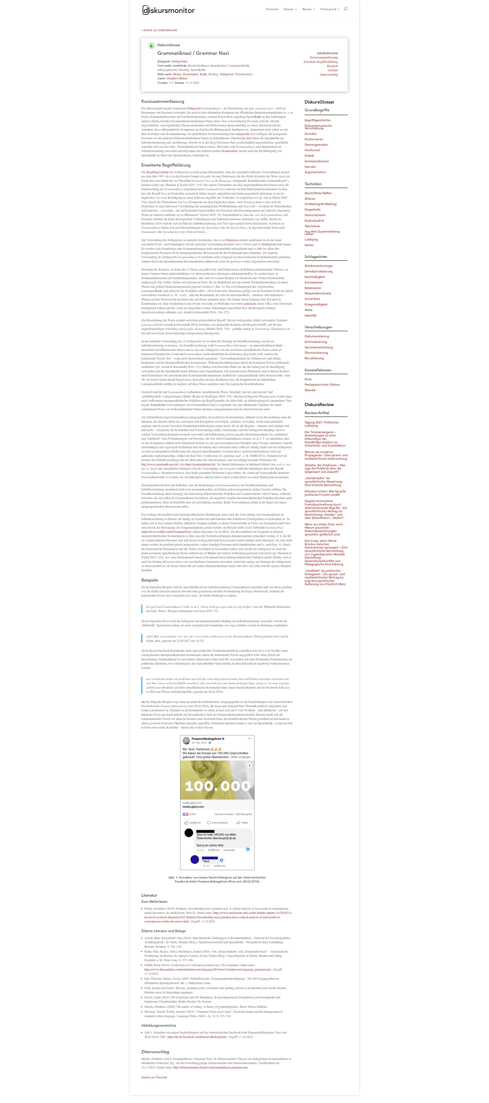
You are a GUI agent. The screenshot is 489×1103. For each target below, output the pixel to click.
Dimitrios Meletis (177, 78)
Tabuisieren (312, 226)
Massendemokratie (318, 293)
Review (307, 9)
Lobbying (311, 239)
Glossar (288, 9)
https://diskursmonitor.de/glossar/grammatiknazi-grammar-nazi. (211, 1067)
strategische (243, 134)
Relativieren (313, 288)
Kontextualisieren (317, 161)
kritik (258, 117)
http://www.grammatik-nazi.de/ (160, 464)
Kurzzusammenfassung (324, 57)
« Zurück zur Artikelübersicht (159, 30)
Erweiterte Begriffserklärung (321, 62)
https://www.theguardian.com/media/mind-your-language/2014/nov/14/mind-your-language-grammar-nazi (207, 969)
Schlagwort (226, 74)
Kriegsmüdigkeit (316, 304)
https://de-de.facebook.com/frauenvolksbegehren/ (197, 1037)
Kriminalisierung (316, 342)
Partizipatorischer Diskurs (322, 385)
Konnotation (190, 74)
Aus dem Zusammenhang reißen (322, 233)
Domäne (311, 134)
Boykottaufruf (314, 221)
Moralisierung (314, 358)
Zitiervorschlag (329, 74)
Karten (309, 245)
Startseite (272, 9)
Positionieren (314, 139)
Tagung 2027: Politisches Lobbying (322, 424)
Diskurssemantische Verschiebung (318, 127)
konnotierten (158, 405)
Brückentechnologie (319, 266)
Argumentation (315, 172)
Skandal (310, 390)
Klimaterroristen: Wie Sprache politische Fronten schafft (325, 493)
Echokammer (314, 282)
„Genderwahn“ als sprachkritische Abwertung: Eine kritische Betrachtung (324, 481)
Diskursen (232, 240)
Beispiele (332, 66)
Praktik (309, 156)
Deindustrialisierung (319, 271)
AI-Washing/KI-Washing (321, 204)
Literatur (333, 70)
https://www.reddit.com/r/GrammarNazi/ (166, 532)
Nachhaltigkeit (315, 277)
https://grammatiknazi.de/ (200, 464)
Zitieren (310, 199)
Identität (311, 315)
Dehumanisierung (317, 336)
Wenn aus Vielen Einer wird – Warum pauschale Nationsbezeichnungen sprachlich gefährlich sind (324, 529)
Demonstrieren (315, 215)
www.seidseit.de (246, 303)
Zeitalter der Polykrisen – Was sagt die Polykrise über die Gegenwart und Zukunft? (325, 468)
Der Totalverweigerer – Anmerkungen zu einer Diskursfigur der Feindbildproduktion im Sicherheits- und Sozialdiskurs (325, 438)
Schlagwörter (179, 61)
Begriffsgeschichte (158, 172)
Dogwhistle (313, 210)
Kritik (203, 74)
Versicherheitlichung (319, 347)
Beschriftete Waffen (318, 193)
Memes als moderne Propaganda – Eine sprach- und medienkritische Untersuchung (326, 455)
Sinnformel (312, 150)
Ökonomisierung (316, 353)
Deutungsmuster (316, 145)
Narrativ (310, 167)
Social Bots (312, 299)
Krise (308, 379)
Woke (309, 310)
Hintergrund (328, 9)
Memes (177, 74)
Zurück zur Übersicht (154, 1077)
